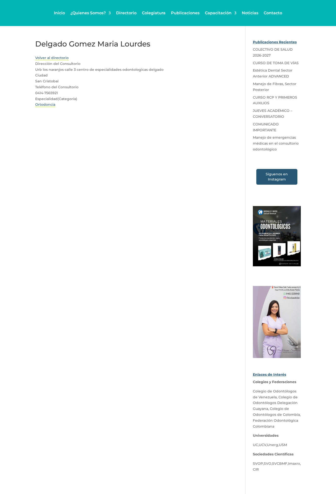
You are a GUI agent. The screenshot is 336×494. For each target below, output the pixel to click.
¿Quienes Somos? (88, 13)
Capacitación (218, 13)
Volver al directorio (52, 58)
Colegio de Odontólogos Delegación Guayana (275, 403)
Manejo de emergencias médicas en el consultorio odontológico (276, 143)
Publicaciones (185, 13)
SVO (267, 463)
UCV (262, 445)
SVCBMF (279, 463)
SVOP (258, 463)
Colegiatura (154, 13)
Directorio (126, 13)
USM (283, 445)
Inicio (59, 13)
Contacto (273, 13)
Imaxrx (294, 463)
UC (255, 445)
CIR (256, 469)
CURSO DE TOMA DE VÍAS (276, 63)
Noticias (250, 13)
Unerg (272, 445)
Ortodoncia (45, 104)
